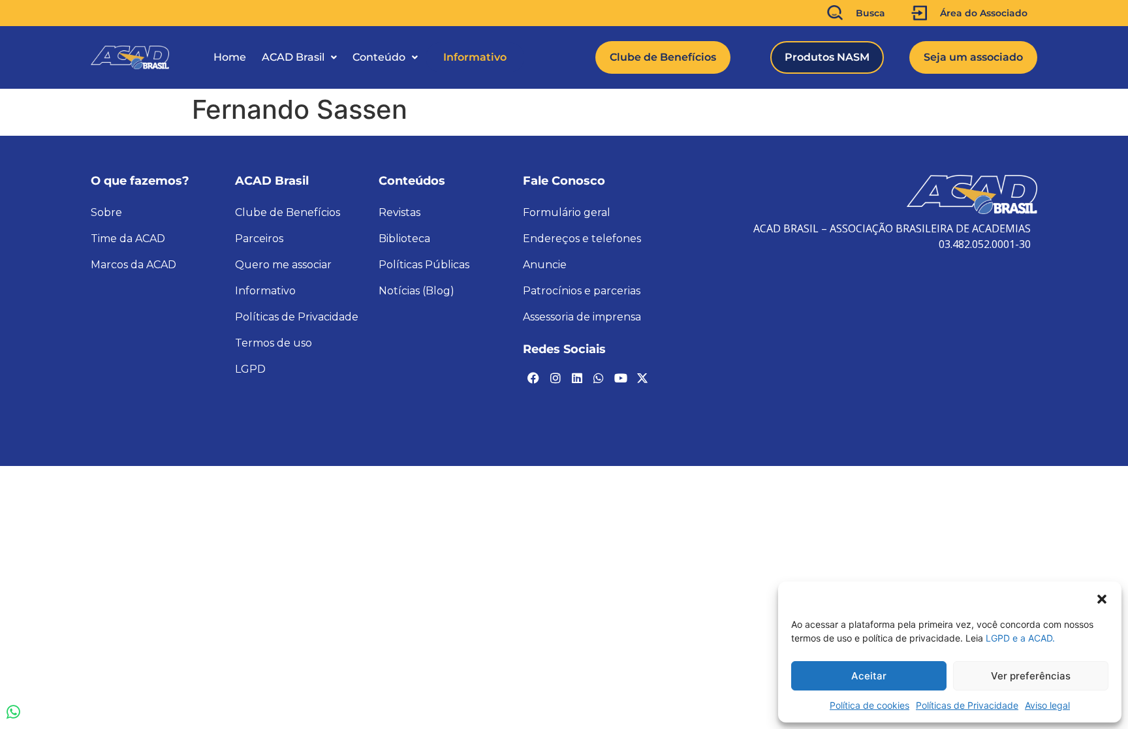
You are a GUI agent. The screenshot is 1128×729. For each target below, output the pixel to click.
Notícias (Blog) (416, 291)
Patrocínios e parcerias (581, 291)
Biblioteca (404, 238)
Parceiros (259, 238)
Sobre (106, 212)
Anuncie (545, 264)
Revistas (399, 212)
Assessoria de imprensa (582, 317)
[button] (1101, 597)
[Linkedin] (577, 378)
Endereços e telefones (582, 238)
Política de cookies (869, 705)
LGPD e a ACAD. (1020, 638)
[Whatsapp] (598, 378)
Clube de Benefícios (287, 212)
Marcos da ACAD (133, 264)
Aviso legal (1047, 705)
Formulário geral (566, 212)
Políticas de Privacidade (967, 705)
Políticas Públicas (424, 264)
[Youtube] (620, 378)
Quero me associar (283, 264)
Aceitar (868, 676)
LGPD (250, 369)
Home (229, 57)
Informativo (475, 57)
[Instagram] (555, 378)
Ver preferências (1031, 676)
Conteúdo (378, 57)
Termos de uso (273, 343)
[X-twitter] (642, 378)
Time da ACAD (128, 238)
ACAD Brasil (293, 57)
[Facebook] (533, 378)
